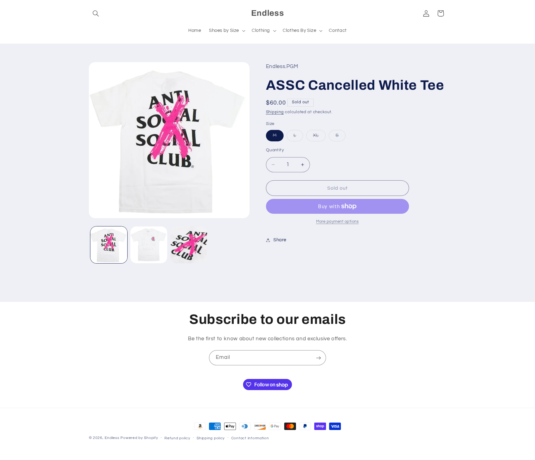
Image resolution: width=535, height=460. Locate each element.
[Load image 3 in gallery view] (189, 244)
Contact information (250, 438)
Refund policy (177, 438)
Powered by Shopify (139, 438)
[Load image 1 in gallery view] (108, 244)
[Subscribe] (318, 357)
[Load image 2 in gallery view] (148, 244)
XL (319, 137)
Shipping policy (211, 438)
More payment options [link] (337, 222)
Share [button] (279, 240)
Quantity (275, 150)
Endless (112, 438)
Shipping (275, 112)
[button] (96, 13)
